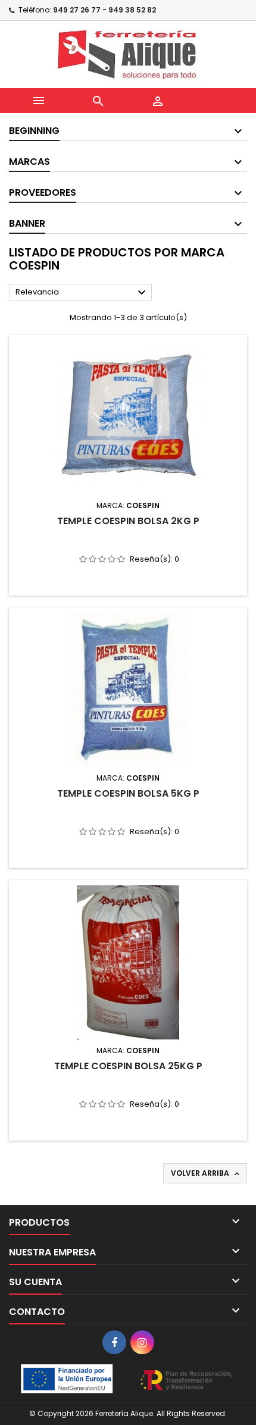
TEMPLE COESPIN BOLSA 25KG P (128, 1066)
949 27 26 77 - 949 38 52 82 (104, 10)
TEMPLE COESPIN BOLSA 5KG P (128, 793)
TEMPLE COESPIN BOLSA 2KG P (128, 521)
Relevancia (82, 293)
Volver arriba (206, 1173)
